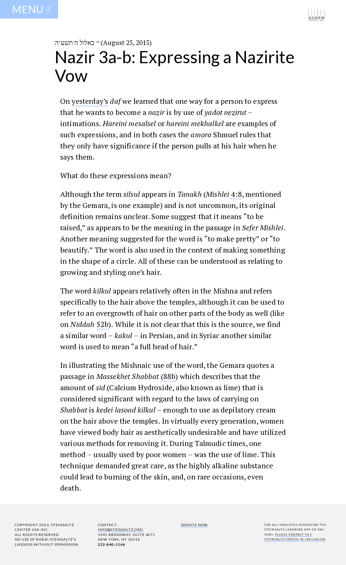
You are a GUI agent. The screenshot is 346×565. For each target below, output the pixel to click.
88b (169, 376)
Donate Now (194, 525)
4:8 (236, 194)
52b (102, 324)
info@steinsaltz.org (120, 529)
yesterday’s (90, 101)
